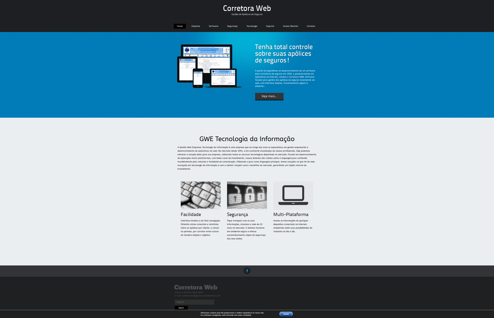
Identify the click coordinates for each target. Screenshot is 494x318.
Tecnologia (251, 26)
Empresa (196, 26)
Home (180, 26)
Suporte (270, 26)
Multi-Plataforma (290, 215)
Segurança (232, 26)
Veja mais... (269, 96)
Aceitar (286, 314)
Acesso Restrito (290, 26)
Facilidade (191, 215)
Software (213, 26)
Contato (311, 26)
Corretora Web (247, 9)
